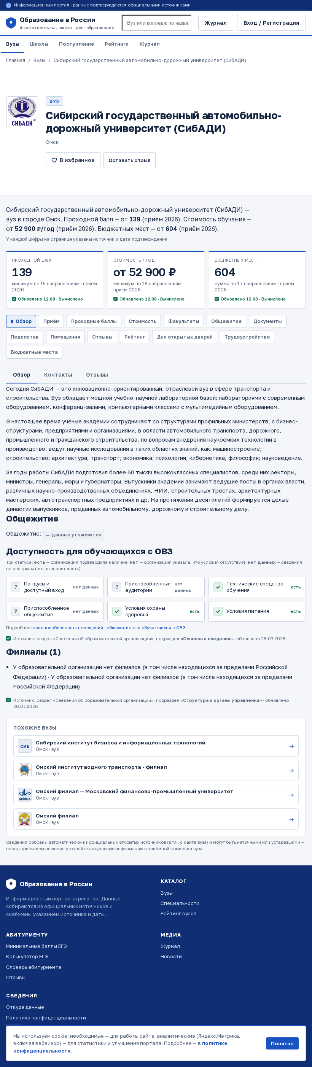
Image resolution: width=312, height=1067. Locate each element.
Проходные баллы (94, 321)
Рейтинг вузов (179, 913)
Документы (267, 321)
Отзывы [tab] (97, 374)
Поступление (76, 44)
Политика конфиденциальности (46, 1018)
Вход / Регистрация (271, 22)
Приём (51, 321)
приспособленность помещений (68, 627)
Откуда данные (25, 1007)
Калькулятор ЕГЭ (27, 956)
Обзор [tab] (21, 374)
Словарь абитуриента (33, 967)
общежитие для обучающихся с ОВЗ (146, 627)
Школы (39, 44)
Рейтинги (117, 44)
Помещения (65, 337)
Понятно (282, 1043)
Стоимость (142, 321)
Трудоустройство (247, 337)
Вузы (12, 44)
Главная (15, 60)
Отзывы (15, 977)
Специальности (180, 903)
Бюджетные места (34, 352)
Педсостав (25, 337)
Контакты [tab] (58, 374)
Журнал (216, 22)
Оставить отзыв (129, 160)
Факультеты (183, 321)
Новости (171, 956)
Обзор (24, 321)
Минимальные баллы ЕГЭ (36, 946)
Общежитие (226, 321)
